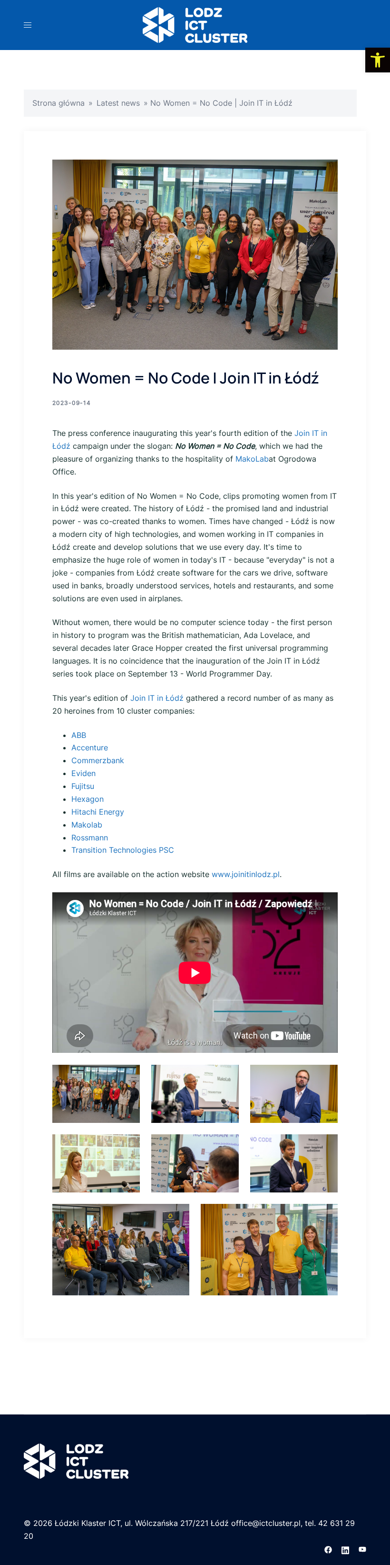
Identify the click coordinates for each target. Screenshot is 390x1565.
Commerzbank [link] (97, 760)
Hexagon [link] (87, 799)
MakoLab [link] (252, 459)
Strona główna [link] (58, 103)
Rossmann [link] (89, 837)
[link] (377, 60)
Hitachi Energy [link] (97, 812)
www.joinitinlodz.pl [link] (246, 874)
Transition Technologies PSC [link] (122, 850)
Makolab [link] (86, 824)
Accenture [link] (89, 747)
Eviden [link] (83, 773)
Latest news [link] (118, 103)
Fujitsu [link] (82, 786)
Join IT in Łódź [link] (157, 698)
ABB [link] (78, 735)
